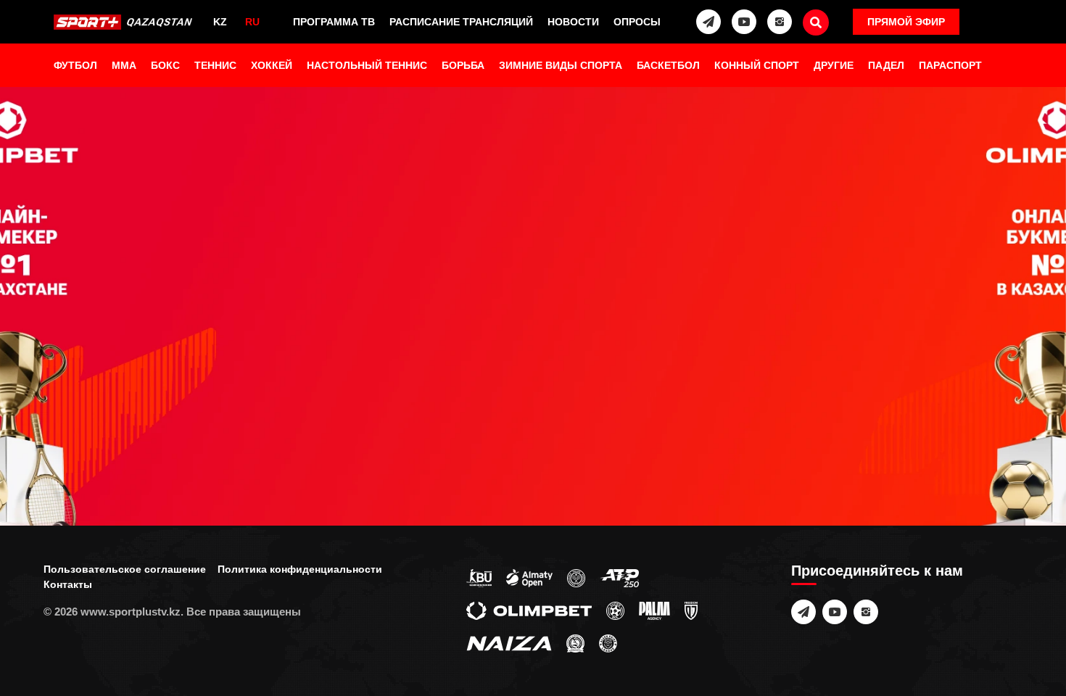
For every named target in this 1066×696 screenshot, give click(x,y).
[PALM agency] (654, 610)
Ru (252, 22)
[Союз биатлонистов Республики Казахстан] (479, 577)
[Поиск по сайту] (816, 22)
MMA (124, 65)
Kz (220, 22)
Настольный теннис (367, 65)
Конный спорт (756, 65)
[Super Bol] (615, 610)
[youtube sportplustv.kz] (744, 21)
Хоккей (271, 65)
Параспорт (950, 65)
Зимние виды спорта (560, 65)
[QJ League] (691, 610)
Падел (886, 65)
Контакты (68, 584)
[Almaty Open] (529, 577)
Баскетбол (668, 65)
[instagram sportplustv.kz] (779, 21)
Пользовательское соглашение (125, 569)
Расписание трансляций (461, 22)
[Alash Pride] (608, 642)
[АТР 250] (619, 577)
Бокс (165, 65)
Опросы (637, 22)
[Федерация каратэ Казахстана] (575, 642)
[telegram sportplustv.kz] (708, 21)
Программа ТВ (334, 22)
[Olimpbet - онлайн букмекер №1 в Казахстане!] (533, 348)
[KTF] (576, 577)
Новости (573, 22)
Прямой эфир (906, 22)
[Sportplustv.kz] (125, 22)
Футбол (75, 65)
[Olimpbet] (529, 610)
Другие (834, 65)
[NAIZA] (509, 642)
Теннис (215, 65)
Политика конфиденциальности (300, 569)
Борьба (463, 65)
